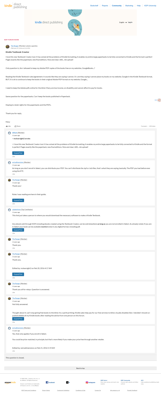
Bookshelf (94, 6)
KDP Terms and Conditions (28, 390)
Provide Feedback (132, 390)
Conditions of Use (80, 390)
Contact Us (98, 390)
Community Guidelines (63, 390)
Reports (105, 6)
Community (117, 6)
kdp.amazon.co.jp (115, 390)
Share (18, 126)
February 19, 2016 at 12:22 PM (20, 48)
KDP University (150, 6)
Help (138, 6)
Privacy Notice (46, 390)
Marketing (129, 6)
